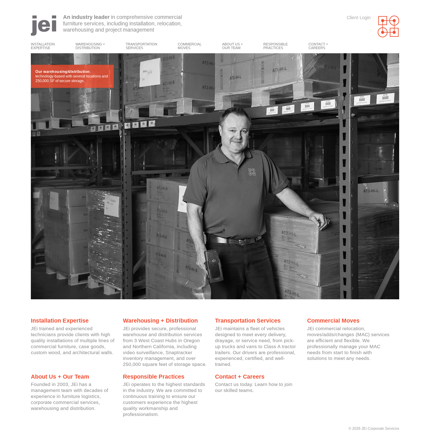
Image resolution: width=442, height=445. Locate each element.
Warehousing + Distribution (160, 320)
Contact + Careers (240, 376)
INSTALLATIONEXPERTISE (43, 46)
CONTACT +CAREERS (318, 46)
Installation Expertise (60, 320)
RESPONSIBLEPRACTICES (275, 46)
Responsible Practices (153, 376)
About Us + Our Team (60, 376)
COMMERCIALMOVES (189, 46)
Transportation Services (248, 320)
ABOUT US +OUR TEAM (232, 46)
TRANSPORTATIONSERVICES (141, 46)
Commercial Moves (333, 320)
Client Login (359, 17)
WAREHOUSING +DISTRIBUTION (90, 46)
